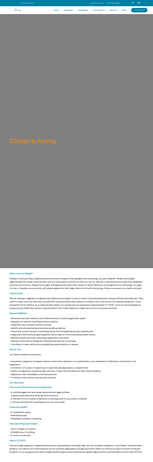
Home (56, 10)
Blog (124, 10)
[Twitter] (55, 3)
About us (113, 10)
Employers (68, 10)
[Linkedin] (50, 3)
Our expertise (99, 10)
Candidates (83, 10)
